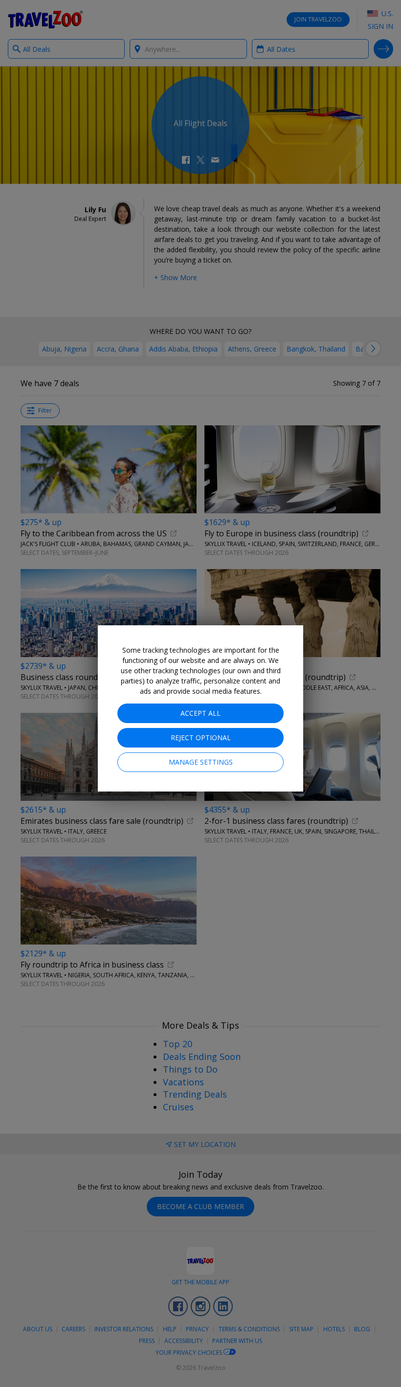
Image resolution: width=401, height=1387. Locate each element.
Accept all (200, 713)
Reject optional (201, 737)
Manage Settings (201, 762)
